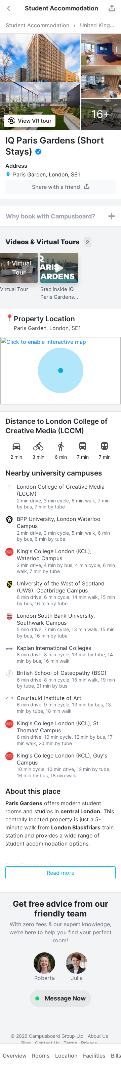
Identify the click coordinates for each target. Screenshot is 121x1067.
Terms (70, 1043)
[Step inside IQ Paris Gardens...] (59, 268)
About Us (98, 1036)
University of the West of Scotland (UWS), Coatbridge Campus (61, 587)
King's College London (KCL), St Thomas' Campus (57, 727)
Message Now (65, 998)
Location (66, 1055)
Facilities (94, 1055)
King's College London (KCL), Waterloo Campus (54, 555)
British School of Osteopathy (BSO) (62, 672)
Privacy (89, 1043)
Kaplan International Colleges (54, 648)
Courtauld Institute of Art (49, 698)
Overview (15, 1055)
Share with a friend (56, 186)
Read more (60, 872)
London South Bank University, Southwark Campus (56, 619)
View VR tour (33, 120)
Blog (26, 1043)
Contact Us (47, 1043)
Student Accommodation (37, 25)
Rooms (41, 1055)
